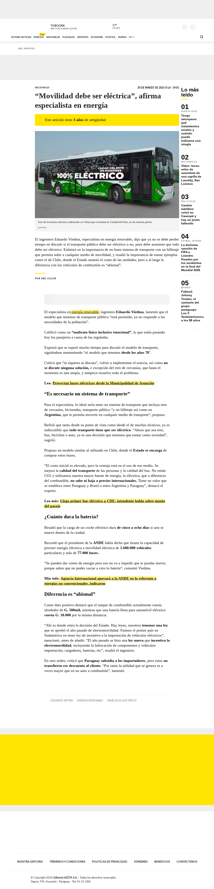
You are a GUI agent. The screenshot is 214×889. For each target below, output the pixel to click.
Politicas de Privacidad (109, 862)
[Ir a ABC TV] (161, 36)
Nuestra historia (30, 862)
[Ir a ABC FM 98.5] (189, 36)
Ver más (192, 126)
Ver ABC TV (71, 26)
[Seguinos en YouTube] (169, 25)
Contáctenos (187, 862)
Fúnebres (141, 862)
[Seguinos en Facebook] (157, 25)
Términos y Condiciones (67, 862)
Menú (200, 26)
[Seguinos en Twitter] (163, 25)
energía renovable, (85, 312)
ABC (21, 26)
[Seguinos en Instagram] (176, 25)
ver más (114, 26)
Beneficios (162, 862)
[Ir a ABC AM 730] (172, 36)
